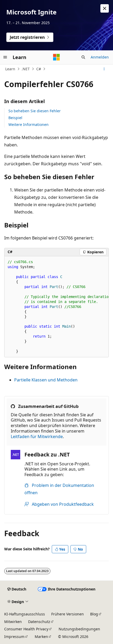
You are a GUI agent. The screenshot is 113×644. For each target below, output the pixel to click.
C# (38, 68)
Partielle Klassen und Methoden (46, 380)
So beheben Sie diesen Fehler (34, 110)
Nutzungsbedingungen (79, 628)
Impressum (14, 636)
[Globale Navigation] (5, 57)
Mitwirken (13, 621)
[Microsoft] (56, 57)
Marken (41, 636)
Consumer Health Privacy (26, 628)
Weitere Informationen (28, 124)
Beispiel (15, 117)
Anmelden (100, 57)
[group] (56, 307)
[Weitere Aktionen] (104, 69)
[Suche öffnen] (83, 57)
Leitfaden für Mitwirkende (37, 436)
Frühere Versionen (67, 613)
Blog (94, 613)
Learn (10, 68)
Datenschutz (39, 621)
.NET (26, 68)
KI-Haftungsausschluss (24, 613)
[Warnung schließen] (104, 8)
